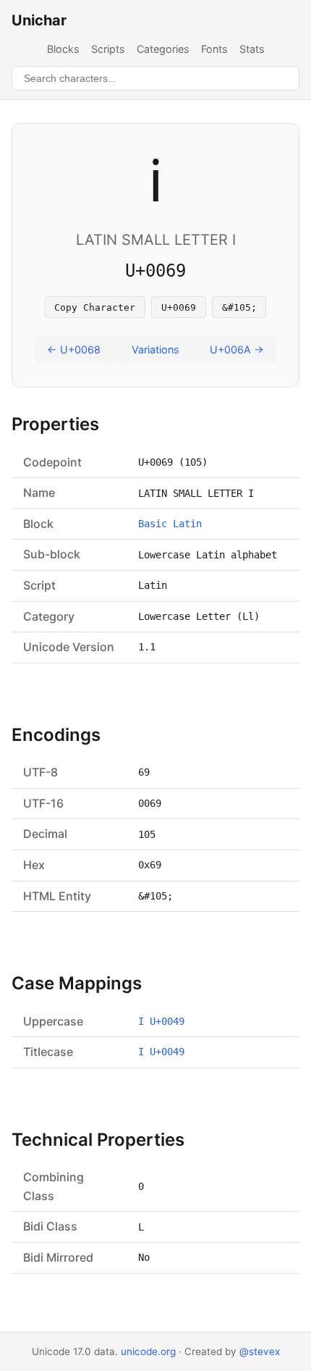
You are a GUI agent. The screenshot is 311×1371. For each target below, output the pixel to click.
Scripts (108, 49)
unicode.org (148, 1351)
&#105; (239, 307)
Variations (155, 349)
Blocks (63, 49)
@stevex (259, 1351)
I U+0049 (161, 1021)
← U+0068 (74, 349)
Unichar (39, 20)
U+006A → (237, 349)
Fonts (214, 49)
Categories (163, 49)
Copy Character (94, 307)
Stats (252, 49)
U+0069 (178, 307)
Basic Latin (170, 523)
